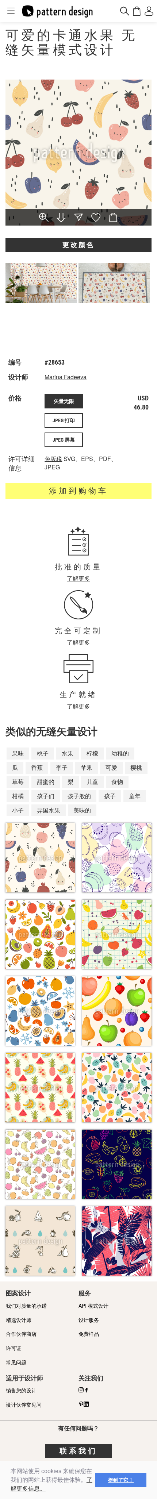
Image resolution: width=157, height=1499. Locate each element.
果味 (18, 753)
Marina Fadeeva (66, 377)
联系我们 (78, 1450)
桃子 (43, 753)
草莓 (18, 781)
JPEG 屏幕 (64, 440)
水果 (67, 753)
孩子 (110, 796)
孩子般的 (79, 796)
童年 (135, 796)
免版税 (53, 458)
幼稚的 (120, 753)
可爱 (111, 767)
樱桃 (136, 767)
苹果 (86, 767)
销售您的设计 (21, 1390)
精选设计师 (18, 1319)
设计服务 (88, 1319)
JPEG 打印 (64, 420)
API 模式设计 (93, 1305)
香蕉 (37, 767)
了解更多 (78, 578)
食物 (117, 781)
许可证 (13, 1348)
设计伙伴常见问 (24, 1404)
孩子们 (45, 796)
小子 (18, 810)
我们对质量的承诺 (26, 1305)
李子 (62, 767)
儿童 (92, 781)
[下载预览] (61, 217)
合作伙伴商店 (21, 1333)
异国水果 (48, 810)
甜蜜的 (45, 781)
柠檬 (92, 753)
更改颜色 (78, 245)
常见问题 (16, 1362)
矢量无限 (64, 401)
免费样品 (88, 1333)
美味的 (82, 810)
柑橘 (18, 796)
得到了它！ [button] (121, 1480)
